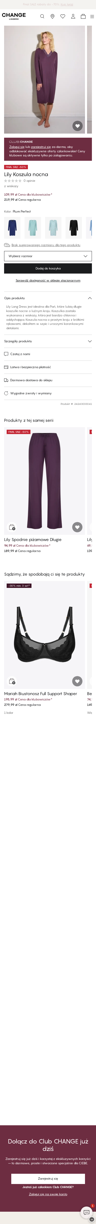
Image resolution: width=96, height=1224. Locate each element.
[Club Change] (63, 16)
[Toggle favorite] (77, 126)
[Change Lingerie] (14, 16)
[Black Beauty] (74, 228)
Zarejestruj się (48, 1178)
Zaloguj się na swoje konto (48, 1194)
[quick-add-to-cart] (12, 527)
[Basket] (83, 16)
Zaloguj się (17, 147)
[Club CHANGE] (73, 16)
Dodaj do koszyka (48, 268)
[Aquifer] (33, 228)
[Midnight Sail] (12, 228)
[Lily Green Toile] (53, 228)
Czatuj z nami (20, 354)
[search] (42, 16)
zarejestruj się (41, 147)
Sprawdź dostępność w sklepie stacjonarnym (48, 280)
